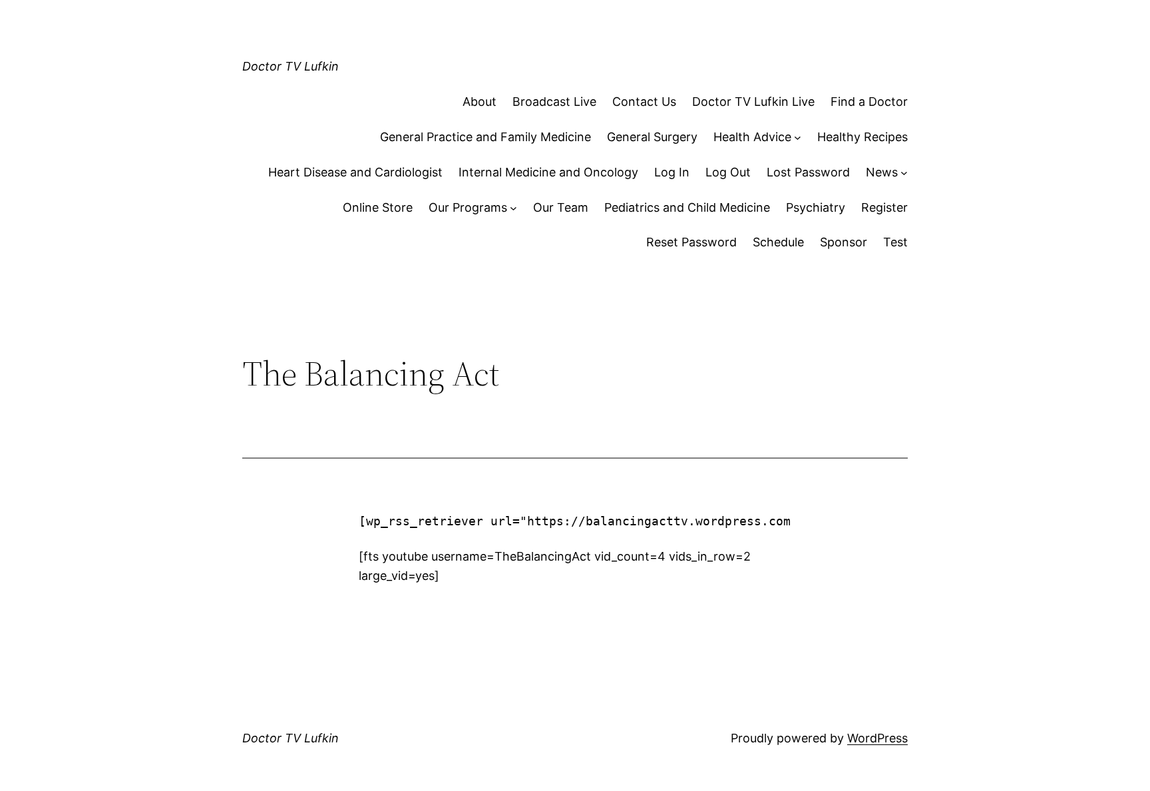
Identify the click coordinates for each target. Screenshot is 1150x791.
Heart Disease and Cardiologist (355, 172)
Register (884, 207)
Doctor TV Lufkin (290, 66)
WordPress (877, 738)
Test (895, 242)
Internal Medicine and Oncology (548, 172)
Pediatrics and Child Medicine (687, 207)
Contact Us (644, 102)
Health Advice (752, 137)
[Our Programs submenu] (513, 208)
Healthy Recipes (862, 137)
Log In (671, 172)
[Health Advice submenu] (797, 137)
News (882, 172)
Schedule (778, 242)
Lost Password (808, 172)
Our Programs (468, 207)
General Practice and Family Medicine (485, 137)
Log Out (728, 172)
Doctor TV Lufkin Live (753, 102)
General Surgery (652, 137)
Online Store (378, 207)
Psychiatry (815, 207)
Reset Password (691, 242)
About (479, 102)
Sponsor (843, 242)
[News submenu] (904, 172)
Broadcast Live (554, 102)
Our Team (560, 207)
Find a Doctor (869, 102)
